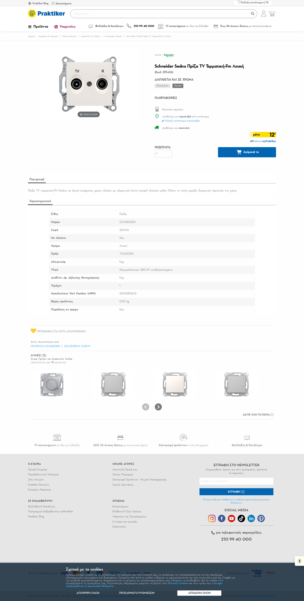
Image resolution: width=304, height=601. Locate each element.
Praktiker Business (38, 484)
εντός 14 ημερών (183, 445)
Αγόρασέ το (251, 152)
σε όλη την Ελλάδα (57, 445)
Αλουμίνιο (162, 85)
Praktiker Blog (40, 3)
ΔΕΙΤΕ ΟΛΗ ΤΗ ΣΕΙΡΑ (257, 414)
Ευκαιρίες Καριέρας (39, 489)
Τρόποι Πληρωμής (122, 474)
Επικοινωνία (118, 526)
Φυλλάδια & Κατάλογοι (41, 506)
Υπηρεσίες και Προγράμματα (129, 516)
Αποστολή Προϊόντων (124, 469)
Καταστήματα (120, 506)
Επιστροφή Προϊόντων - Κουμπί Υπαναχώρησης (139, 479)
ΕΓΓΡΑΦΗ (234, 491)
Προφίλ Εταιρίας (37, 469)
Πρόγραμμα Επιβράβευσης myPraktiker (50, 511)
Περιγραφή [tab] (36, 179)
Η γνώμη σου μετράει (124, 521)
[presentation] (145, 406)
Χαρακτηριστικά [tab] (40, 201)
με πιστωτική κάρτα (120, 445)
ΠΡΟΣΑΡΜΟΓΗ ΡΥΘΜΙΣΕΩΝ (136, 593)
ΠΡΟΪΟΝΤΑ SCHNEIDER (45, 346)
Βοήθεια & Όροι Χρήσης (126, 511)
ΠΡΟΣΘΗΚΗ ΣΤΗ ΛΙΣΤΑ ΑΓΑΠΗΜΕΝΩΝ (61, 331)
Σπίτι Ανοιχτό (35, 479)
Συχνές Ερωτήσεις (123, 484)
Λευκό (178, 85)
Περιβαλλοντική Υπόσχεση (43, 474)
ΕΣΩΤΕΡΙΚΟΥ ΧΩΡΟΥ (77, 346)
